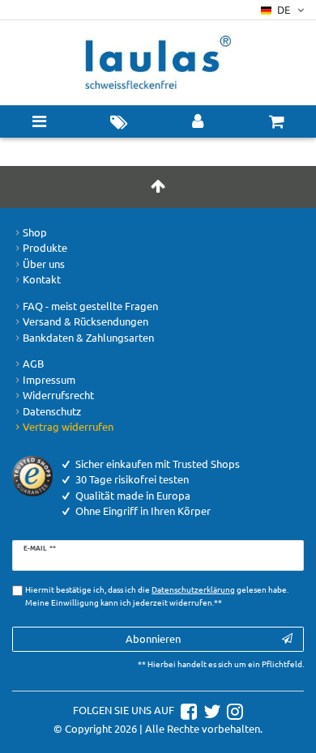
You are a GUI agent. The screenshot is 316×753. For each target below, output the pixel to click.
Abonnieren (153, 638)
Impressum (49, 379)
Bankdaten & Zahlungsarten (88, 337)
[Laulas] (158, 62)
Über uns (44, 263)
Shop (35, 232)
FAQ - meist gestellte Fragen (90, 306)
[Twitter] (209, 710)
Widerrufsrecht (58, 395)
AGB (33, 363)
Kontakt (42, 279)
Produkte (45, 247)
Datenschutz (52, 411)
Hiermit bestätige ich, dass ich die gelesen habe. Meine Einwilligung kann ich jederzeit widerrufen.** (156, 595)
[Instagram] (233, 710)
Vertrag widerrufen (68, 426)
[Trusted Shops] (32, 474)
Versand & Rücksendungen (85, 321)
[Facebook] (187, 710)
